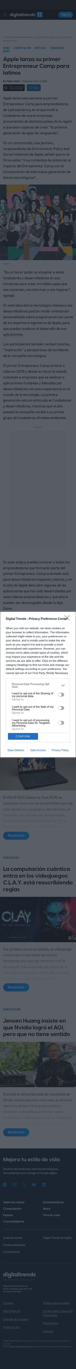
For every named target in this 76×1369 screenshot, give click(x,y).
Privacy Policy (60, 750)
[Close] (68, 619)
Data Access (38, 750)
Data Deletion (16, 750)
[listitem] (38, 685)
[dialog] (38, 684)
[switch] (61, 695)
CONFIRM (23, 736)
